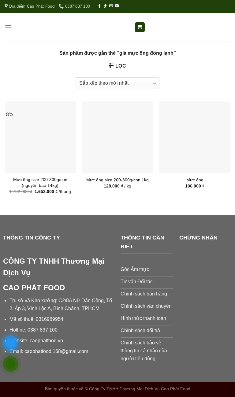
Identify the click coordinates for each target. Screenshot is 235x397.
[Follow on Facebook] (99, 6)
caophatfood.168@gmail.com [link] (56, 351)
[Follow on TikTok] (105, 6)
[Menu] (8, 27)
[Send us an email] (111, 6)
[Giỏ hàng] (140, 27)
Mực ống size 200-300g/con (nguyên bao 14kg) (40, 182)
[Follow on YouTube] (117, 6)
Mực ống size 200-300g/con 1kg (117, 179)
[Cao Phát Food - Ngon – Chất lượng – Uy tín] (117, 27)
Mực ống (194, 179)
